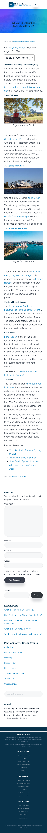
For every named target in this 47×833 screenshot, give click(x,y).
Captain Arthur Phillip (14, 139)
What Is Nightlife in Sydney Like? (19, 610)
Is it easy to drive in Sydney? (23, 457)
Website (7, 561)
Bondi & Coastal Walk (23, 761)
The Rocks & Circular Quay (23, 755)
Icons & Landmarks (23, 796)
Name (7, 540)
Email (7, 550)
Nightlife (8, 657)
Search (7, 590)
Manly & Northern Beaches (23, 764)
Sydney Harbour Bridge (18, 228)
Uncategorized (10, 684)
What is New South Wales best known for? (23, 634)
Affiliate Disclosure (23, 818)
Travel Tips (9, 678)
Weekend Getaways (23, 811)
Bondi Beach (10, 337)
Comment (9, 504)
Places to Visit (10, 668)
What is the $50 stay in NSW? (17, 629)
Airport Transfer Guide (23, 808)
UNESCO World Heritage (16, 216)
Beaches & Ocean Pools (23, 793)
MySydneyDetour (16, 47)
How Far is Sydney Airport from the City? (23, 615)
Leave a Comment (29, 41)
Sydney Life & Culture (19, 476)
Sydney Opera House (16, 165)
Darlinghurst (23, 767)
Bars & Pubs (24, 789)
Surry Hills (23, 758)
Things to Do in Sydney (23, 805)
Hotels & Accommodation (23, 783)
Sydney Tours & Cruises (24, 780)
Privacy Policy (23, 814)
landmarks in (33, 198)
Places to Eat (10, 663)
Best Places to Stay (13, 652)
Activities (8, 647)
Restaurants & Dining (23, 786)
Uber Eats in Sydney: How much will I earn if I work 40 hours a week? (25, 465)
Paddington (23, 771)
